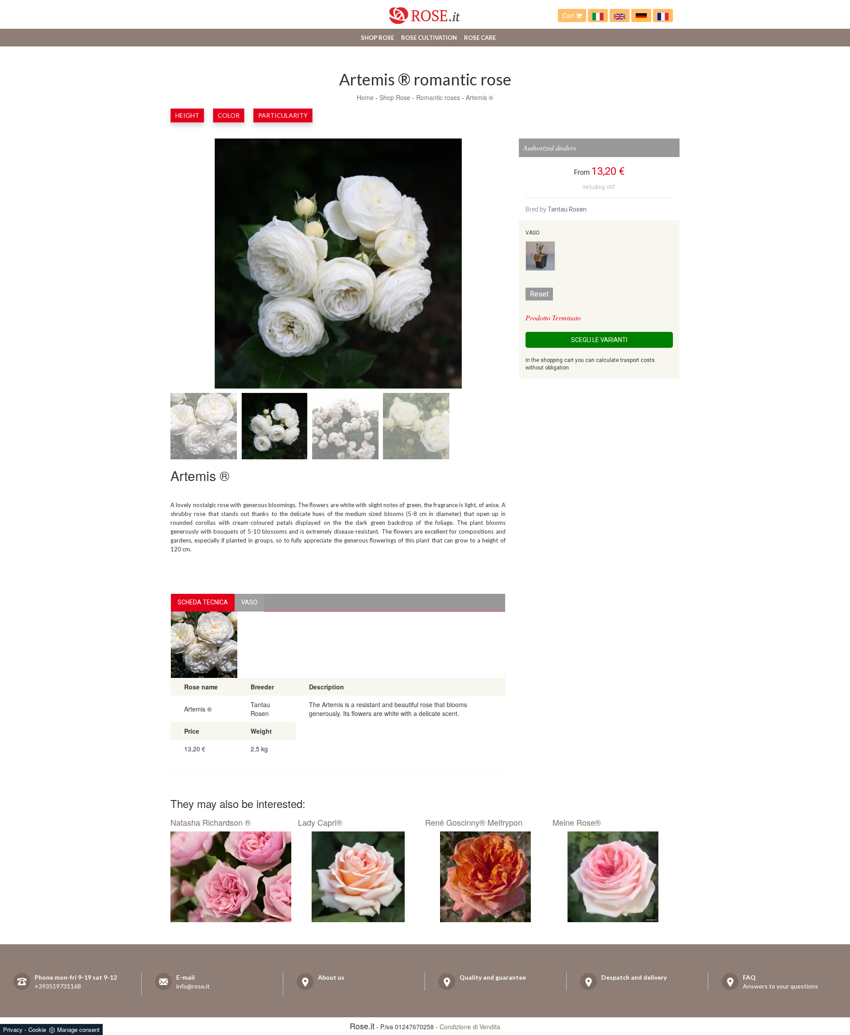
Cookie (37, 1029)
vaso (249, 602)
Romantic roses (438, 97)
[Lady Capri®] (358, 877)
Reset (539, 294)
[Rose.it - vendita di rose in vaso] (598, 15)
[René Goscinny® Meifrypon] (485, 877)
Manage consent (78, 1029)
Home (365, 97)
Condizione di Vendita (470, 1026)
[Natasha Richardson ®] (230, 877)
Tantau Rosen (567, 209)
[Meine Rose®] (612, 877)
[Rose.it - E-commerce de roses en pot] (663, 15)
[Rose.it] (425, 12)
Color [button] (229, 115)
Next (474, 265)
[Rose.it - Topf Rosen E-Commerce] (641, 15)
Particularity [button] (283, 115)
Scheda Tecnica (203, 602)
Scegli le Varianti (599, 339)
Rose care (480, 37)
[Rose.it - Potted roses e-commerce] (620, 15)
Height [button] (187, 115)
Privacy (13, 1029)
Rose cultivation (429, 37)
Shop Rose (377, 37)
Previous (201, 265)
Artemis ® (479, 97)
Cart (569, 15)
